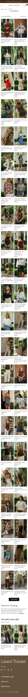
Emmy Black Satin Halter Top (6, 252)
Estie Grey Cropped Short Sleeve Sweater (20, 199)
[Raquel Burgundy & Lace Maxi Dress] (7, 28)
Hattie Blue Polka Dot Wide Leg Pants (20, 148)
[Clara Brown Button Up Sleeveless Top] (7, 425)
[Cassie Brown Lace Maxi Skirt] (7, 214)
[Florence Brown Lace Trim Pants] (7, 580)
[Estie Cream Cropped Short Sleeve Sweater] (7, 55)
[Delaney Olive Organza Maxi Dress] (7, 135)
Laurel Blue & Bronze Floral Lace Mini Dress (7, 121)
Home (2, 9)
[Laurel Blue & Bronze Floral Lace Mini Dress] (7, 108)
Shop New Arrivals (5, 622)
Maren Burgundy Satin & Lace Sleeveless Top (19, 253)
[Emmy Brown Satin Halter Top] (20, 214)
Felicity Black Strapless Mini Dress (20, 67)
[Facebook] (2, 669)
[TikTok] (12, 669)
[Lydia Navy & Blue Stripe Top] (7, 399)
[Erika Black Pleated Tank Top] (20, 528)
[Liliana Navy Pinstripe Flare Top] (20, 425)
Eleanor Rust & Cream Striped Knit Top (7, 540)
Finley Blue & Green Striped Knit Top (6, 566)
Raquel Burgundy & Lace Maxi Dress (6, 40)
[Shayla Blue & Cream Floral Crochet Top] (20, 161)
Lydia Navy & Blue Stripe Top (6, 412)
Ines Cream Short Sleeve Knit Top (6, 333)
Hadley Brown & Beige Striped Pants (20, 333)
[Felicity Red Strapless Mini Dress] (7, 81)
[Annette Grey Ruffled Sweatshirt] (20, 399)
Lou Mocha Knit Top (19, 385)
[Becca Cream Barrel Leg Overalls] (7, 161)
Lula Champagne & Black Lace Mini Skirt (7, 280)
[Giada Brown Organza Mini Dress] (20, 108)
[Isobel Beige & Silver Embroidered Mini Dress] (20, 81)
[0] (26, 5)
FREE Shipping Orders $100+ (15, 1)
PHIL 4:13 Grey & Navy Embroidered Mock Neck (20, 41)
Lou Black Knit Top (6, 462)
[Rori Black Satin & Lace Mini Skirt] (20, 267)
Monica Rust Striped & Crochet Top (7, 489)
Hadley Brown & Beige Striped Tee (7, 358)
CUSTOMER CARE (7, 676)
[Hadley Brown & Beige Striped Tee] (7, 346)
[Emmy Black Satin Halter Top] (7, 240)
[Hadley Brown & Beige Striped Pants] (20, 320)
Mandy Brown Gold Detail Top (19, 463)
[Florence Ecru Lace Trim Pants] (7, 374)
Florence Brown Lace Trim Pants (7, 592)
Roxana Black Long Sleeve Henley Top (6, 305)
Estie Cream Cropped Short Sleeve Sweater (7, 67)
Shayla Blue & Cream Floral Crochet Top (20, 173)
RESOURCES (5, 686)
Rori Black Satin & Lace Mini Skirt (19, 280)
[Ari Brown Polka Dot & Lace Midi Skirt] (20, 554)
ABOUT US (4, 681)
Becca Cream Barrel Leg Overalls (6, 173)
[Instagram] (5, 669)
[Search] (24, 5)
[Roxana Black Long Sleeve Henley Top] (7, 293)
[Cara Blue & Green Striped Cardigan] (7, 502)
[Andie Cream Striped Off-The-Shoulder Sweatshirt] (20, 293)
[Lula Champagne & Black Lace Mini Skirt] (7, 267)
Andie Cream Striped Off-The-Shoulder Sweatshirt (20, 306)
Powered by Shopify (15, 691)
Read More (21, 613)
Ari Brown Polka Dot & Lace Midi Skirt (20, 566)
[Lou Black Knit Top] (7, 451)
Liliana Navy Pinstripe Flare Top (20, 437)
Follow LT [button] (3, 666)
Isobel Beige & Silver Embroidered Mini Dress (20, 94)
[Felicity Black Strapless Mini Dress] (20, 55)
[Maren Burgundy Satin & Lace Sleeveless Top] (20, 240)
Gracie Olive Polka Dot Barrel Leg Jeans (20, 592)
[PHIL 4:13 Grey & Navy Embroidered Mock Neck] (20, 28)
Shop (5, 9)
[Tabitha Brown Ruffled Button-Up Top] (20, 477)
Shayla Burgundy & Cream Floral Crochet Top (6, 200)
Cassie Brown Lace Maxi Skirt (6, 227)
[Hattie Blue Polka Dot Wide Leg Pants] (20, 135)
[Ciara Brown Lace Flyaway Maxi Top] (7, 634)
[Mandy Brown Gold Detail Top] (20, 451)
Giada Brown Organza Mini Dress (20, 120)
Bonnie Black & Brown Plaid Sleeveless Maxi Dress (20, 359)
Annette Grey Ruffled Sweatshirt (20, 412)
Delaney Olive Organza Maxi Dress (6, 148)
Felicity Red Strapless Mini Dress (7, 93)
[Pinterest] (9, 669)
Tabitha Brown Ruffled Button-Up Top (20, 489)
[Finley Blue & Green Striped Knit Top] (7, 554)
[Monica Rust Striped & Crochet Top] (7, 477)
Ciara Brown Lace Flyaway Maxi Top (6, 646)
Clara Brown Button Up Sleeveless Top (7, 437)
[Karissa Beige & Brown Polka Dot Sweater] (20, 502)
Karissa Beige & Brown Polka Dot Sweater (20, 515)
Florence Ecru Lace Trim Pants (6, 386)
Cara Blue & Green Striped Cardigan (6, 515)
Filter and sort (7, 16)
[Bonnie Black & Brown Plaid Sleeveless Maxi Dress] (20, 346)
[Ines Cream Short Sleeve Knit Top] (7, 320)
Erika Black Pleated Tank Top (20, 540)
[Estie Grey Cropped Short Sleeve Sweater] (20, 187)
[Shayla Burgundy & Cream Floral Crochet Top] (7, 187)
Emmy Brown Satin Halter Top (19, 227)
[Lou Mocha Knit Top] (20, 374)
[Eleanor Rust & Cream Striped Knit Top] (7, 528)
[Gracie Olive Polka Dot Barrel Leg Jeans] (20, 580)
